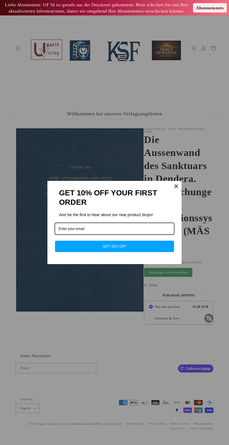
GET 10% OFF (114, 246)
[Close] (176, 186)
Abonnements (210, 7)
